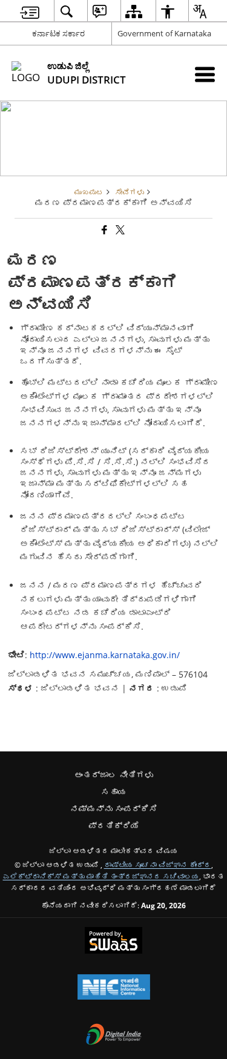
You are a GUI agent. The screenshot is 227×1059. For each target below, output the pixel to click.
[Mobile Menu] (204, 74)
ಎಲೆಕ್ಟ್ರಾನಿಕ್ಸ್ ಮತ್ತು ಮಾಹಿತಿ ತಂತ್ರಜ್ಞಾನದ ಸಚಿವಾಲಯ (101, 876)
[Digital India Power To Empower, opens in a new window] (114, 1035)
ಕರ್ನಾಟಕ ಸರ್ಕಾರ (58, 33)
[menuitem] (30, 11)
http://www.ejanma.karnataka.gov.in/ (105, 655)
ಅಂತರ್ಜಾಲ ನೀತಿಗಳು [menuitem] (113, 774)
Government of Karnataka (164, 33)
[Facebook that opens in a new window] (103, 230)
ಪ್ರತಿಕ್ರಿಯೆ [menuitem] (113, 825)
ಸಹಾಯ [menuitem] (114, 791)
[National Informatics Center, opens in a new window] (113, 988)
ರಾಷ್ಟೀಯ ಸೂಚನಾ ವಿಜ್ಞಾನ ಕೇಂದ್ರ (157, 864)
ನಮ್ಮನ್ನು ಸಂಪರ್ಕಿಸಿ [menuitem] (113, 808)
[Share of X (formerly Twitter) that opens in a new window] (119, 230)
